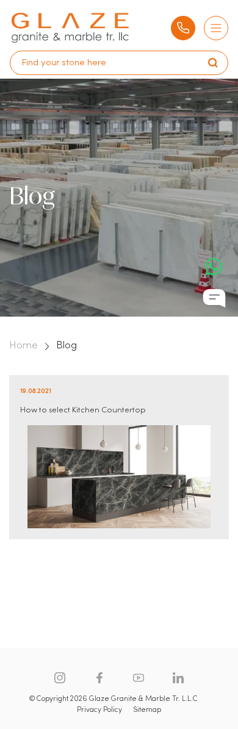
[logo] (70, 28)
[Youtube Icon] (138, 677)
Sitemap (147, 710)
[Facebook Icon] (99, 677)
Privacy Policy (99, 710)
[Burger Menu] (216, 28)
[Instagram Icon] (59, 677)
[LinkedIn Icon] (178, 677)
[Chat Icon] (214, 298)
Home (23, 346)
